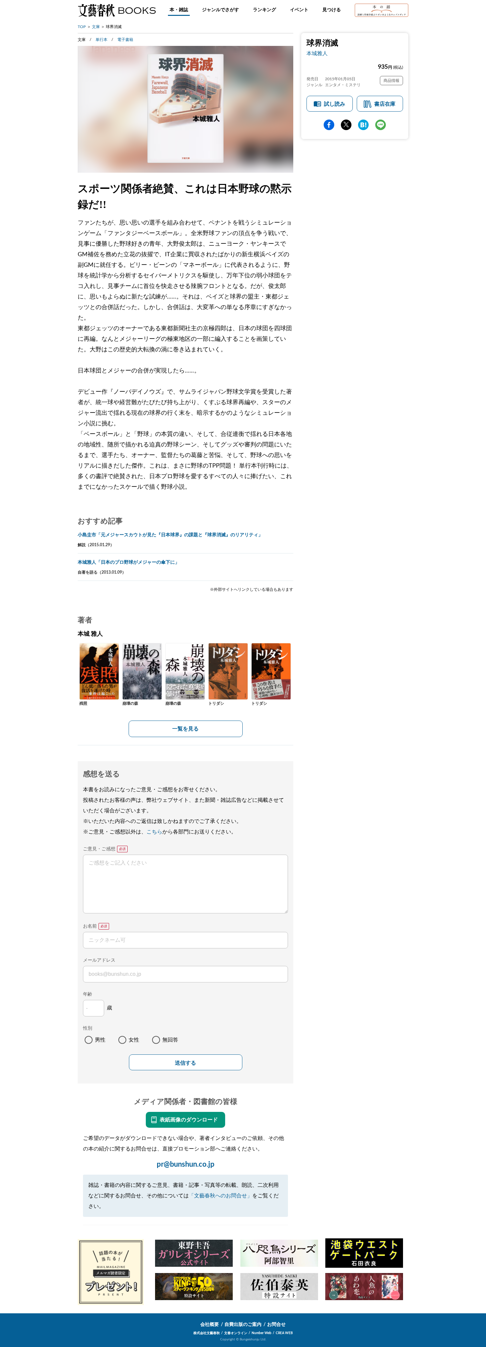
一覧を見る (185, 728)
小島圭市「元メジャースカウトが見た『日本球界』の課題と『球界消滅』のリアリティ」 (170, 535)
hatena (363, 125)
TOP (82, 27)
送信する (185, 1063)
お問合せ (276, 1324)
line (380, 125)
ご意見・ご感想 (99, 849)
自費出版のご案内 (243, 1324)
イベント (299, 10)
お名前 (90, 926)
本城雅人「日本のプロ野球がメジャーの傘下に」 (129, 562)
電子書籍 (125, 40)
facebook (329, 125)
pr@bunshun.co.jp (186, 1164)
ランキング (264, 10)
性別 (87, 1028)
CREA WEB (284, 1333)
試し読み (334, 104)
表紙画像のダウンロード (189, 1119)
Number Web (261, 1333)
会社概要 (209, 1324)
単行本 (101, 40)
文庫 (96, 27)
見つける (331, 10)
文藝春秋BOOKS (117, 10)
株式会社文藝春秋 (206, 1333)
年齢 (87, 994)
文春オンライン (235, 1333)
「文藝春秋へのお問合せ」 (220, 1195)
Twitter (346, 125)
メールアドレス (99, 960)
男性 (100, 1040)
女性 (134, 1040)
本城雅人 (317, 53)
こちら (154, 831)
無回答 (170, 1040)
